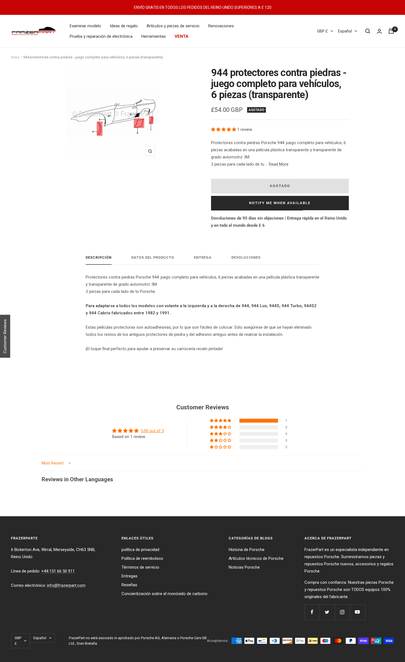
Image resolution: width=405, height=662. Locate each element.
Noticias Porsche (244, 567)
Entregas (129, 576)
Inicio (15, 57)
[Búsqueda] (367, 31)
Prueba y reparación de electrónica (101, 36)
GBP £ (322, 31)
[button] (224, 129)
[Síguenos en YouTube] (357, 612)
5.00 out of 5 (152, 430)
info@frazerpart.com (66, 585)
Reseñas (129, 584)
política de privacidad (140, 549)
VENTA (181, 36)
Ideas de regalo (124, 25)
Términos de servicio (140, 567)
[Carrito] (391, 31)
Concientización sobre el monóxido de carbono (164, 593)
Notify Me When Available (279, 203)
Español (345, 31)
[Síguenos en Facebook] (312, 612)
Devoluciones (246, 257)
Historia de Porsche (246, 549)
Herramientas (153, 36)
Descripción (99, 257)
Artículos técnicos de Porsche (256, 558)
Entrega (203, 257)
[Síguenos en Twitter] (327, 612)
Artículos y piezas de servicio (173, 25)
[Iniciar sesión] (379, 31)
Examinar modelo (85, 25)
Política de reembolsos (142, 558)
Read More (278, 164)
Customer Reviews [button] (4, 336)
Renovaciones (221, 25)
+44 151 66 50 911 (58, 571)
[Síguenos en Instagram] (342, 612)
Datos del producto (152, 257)
